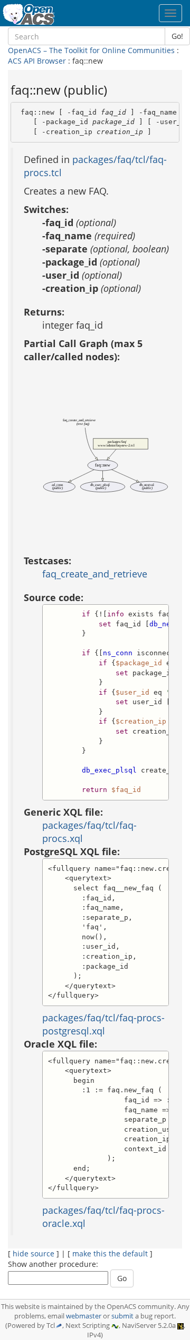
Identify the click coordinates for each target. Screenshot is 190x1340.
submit (122, 1316)
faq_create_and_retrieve (94, 573)
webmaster (83, 1316)
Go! (177, 36)
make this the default (110, 1253)
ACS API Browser (37, 61)
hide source (33, 1253)
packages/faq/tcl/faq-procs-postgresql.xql (103, 1024)
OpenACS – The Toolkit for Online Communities (91, 50)
